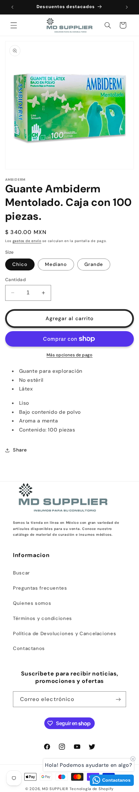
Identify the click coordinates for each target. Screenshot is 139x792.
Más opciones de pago (70, 355)
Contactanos (29, 648)
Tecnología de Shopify (92, 789)
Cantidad (15, 279)
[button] (13, 25)
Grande (93, 264)
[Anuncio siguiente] (127, 7)
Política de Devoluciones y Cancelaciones (64, 633)
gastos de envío (27, 241)
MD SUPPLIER (55, 789)
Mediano (56, 264)
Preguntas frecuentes (40, 588)
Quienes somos (32, 603)
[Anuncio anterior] (12, 7)
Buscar (21, 573)
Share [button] (20, 450)
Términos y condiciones (42, 618)
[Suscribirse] (118, 699)
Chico (19, 264)
